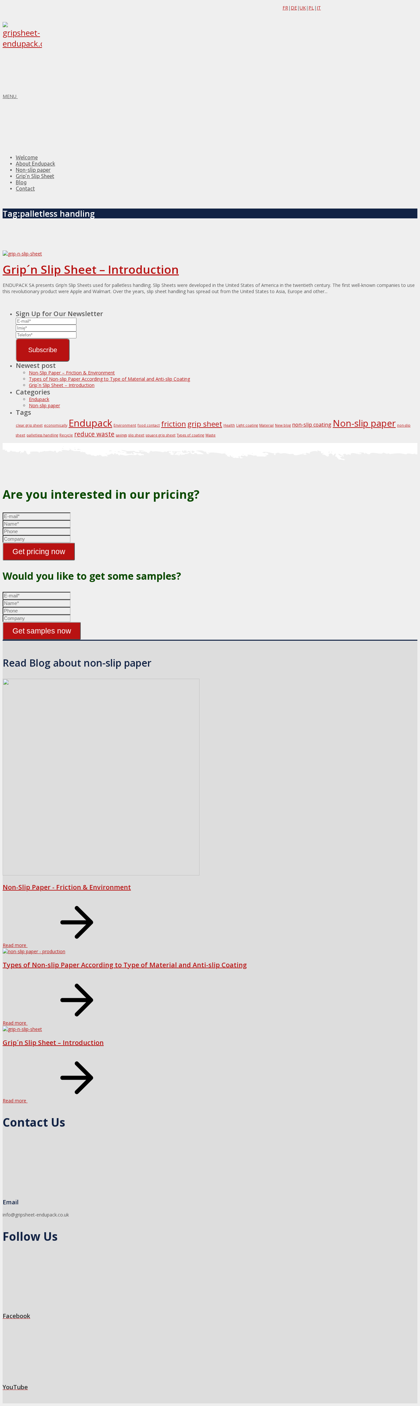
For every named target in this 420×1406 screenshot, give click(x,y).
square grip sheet (161, 435)
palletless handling (42, 435)
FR (285, 8)
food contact (148, 425)
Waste (210, 435)
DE (294, 8)
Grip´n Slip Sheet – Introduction (91, 269)
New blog (283, 425)
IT (319, 8)
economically (55, 425)
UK (303, 8)
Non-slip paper (33, 170)
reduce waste (94, 434)
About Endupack (35, 164)
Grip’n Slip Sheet (35, 176)
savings (121, 435)
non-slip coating (311, 424)
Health (229, 425)
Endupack (39, 399)
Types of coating (190, 435)
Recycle (66, 435)
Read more (15, 945)
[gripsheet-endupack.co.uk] (22, 43)
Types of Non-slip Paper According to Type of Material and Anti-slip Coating (109, 379)
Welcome (27, 157)
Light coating (247, 425)
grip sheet (204, 424)
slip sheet (136, 435)
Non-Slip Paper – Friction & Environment (72, 373)
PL (311, 8)
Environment (125, 425)
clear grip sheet (29, 425)
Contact (25, 188)
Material (266, 425)
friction (173, 424)
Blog (21, 182)
